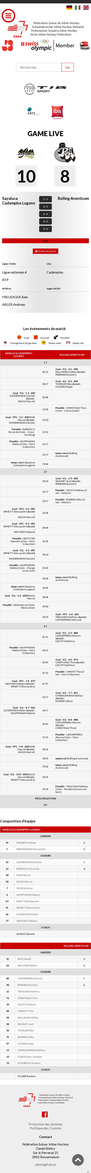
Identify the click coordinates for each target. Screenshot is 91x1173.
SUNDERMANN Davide (29, 862)
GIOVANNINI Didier (28, 914)
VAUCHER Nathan (27, 965)
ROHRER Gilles (26, 1037)
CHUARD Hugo (26, 1043)
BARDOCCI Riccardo (28, 868)
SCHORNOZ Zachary (29, 1063)
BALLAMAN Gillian (28, 1017)
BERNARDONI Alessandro (31, 849)
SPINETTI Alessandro (28, 907)
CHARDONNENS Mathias (31, 1050)
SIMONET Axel (26, 1024)
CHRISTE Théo (25, 1011)
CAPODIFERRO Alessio (30, 978)
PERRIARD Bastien (28, 985)
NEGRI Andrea (25, 888)
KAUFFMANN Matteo (28, 894)
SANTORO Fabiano (27, 920)
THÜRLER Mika (26, 1030)
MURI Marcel (24, 875)
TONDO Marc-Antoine (30, 1056)
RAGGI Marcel (24, 881)
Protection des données (46, 1124)
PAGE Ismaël (24, 958)
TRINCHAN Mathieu (29, 991)
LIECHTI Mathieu (27, 1004)
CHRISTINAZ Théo (28, 998)
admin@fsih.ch (45, 1164)
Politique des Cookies (45, 1128)
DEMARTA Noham (26, 842)
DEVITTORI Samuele (28, 901)
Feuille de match (46, 251)
